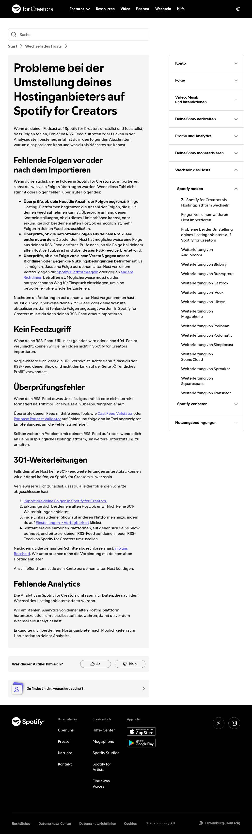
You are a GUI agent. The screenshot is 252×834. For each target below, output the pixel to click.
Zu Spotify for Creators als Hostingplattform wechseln (205, 202)
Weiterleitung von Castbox (204, 283)
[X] (218, 723)
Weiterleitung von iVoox (202, 292)
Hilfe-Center (104, 730)
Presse (63, 741)
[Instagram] (234, 723)
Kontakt (65, 764)
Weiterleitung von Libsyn (203, 301)
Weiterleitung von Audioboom (197, 252)
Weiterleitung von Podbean (205, 326)
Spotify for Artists (102, 766)
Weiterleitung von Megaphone (197, 313)
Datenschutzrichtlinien (97, 823)
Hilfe (181, 8)
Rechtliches (21, 823)
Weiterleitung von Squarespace (197, 380)
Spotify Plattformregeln (77, 272)
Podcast (142, 8)
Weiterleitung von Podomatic (207, 335)
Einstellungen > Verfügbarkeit (62, 522)
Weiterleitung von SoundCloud (197, 356)
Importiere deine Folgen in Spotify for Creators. (65, 501)
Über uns (66, 730)
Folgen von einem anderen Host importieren (204, 217)
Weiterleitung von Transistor (206, 393)
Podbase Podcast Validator (37, 418)
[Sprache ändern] (238, 9)
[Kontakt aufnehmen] (142, 689)
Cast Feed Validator (115, 413)
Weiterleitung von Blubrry (204, 264)
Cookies (130, 823)
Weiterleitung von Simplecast (207, 344)
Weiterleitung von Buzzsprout (207, 273)
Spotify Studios (106, 752)
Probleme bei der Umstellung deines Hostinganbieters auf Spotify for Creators (207, 234)
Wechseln (163, 8)
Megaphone (103, 741)
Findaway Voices (101, 783)
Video (125, 8)
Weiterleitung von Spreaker (205, 368)
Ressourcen (105, 8)
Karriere (65, 752)
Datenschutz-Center (54, 823)
